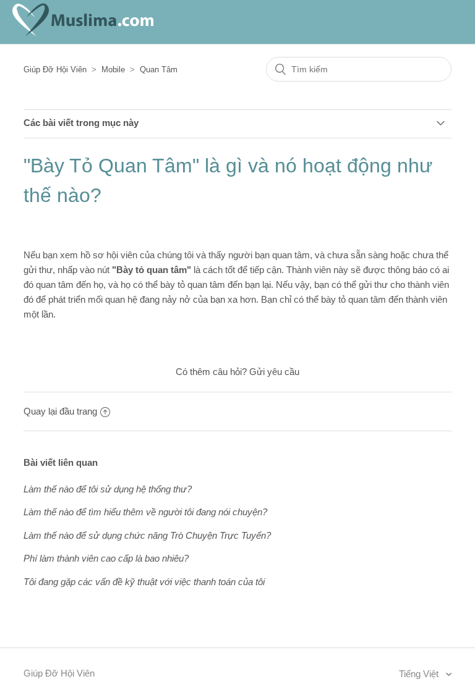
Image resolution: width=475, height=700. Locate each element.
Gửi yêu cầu (274, 371)
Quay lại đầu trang (60, 411)
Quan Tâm (159, 69)
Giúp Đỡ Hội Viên (55, 69)
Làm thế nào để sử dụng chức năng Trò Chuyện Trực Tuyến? (147, 535)
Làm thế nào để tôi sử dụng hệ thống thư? (108, 489)
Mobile (113, 69)
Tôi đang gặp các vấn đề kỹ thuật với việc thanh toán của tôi (144, 581)
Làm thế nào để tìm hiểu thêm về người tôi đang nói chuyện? (145, 512)
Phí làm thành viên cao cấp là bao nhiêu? (106, 558)
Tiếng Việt (420, 673)
